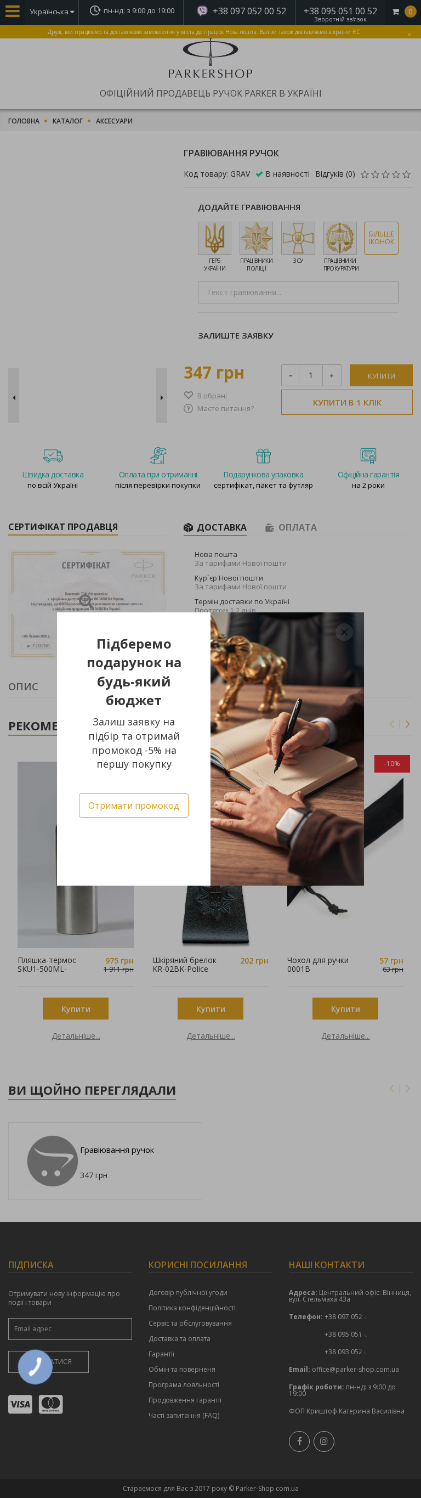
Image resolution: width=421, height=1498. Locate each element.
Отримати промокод (133, 805)
